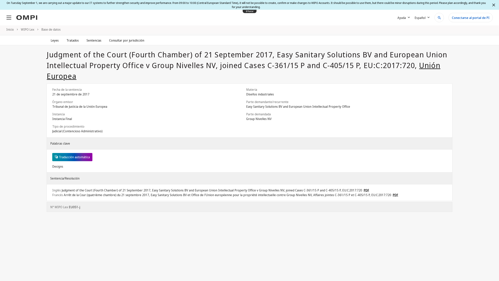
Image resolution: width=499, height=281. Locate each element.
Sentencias (94, 40)
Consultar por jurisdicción (126, 40)
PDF (366, 190)
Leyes (55, 40)
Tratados (72, 40)
